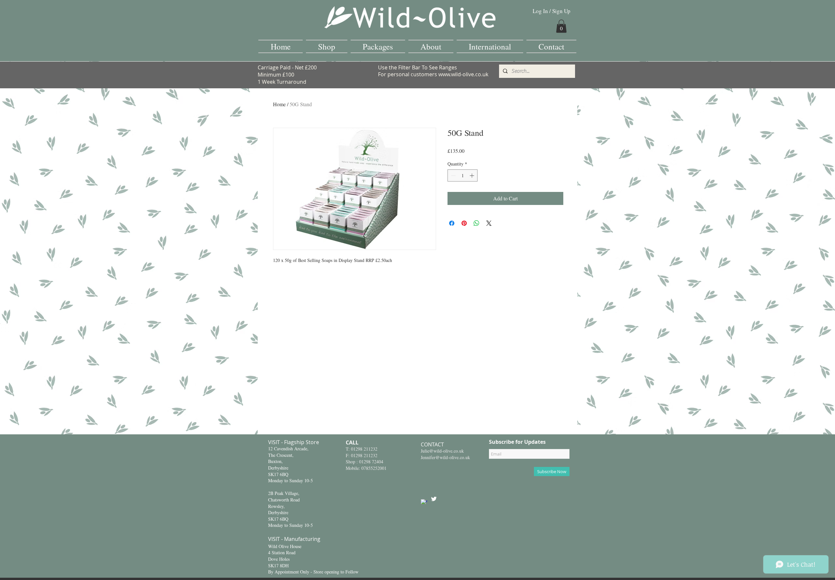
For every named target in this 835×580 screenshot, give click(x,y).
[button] (561, 26)
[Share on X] (489, 223)
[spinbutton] (462, 175)
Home (279, 104)
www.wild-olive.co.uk (463, 74)
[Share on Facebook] (452, 223)
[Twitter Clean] (434, 499)
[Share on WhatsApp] (476, 223)
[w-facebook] (424, 502)
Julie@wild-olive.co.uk (442, 451)
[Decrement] (452, 175)
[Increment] (472, 175)
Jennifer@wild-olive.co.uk (445, 457)
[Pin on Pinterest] (464, 223)
